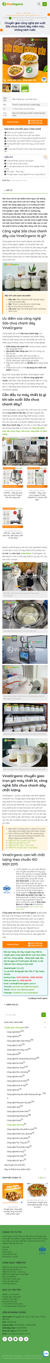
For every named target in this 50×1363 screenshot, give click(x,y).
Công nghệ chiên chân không (18, 1041)
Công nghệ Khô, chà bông (17, 1072)
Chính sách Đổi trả (9, 1284)
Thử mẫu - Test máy (15, 171)
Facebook (5, 1339)
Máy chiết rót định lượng (12, 531)
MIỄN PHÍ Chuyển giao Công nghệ (22, 847)
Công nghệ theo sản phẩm (17, 1138)
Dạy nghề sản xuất (9, 1301)
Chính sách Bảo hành (10, 1281)
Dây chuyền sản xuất (12, 1165)
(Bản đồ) (5, 1319)
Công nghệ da (12, 1054)
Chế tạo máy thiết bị (10, 1299)
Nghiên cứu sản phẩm (10, 1294)
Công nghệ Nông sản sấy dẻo (19, 1102)
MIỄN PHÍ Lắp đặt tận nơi (19, 843)
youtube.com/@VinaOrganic (25, 986)
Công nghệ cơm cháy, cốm (17, 1050)
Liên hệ (5, 1249)
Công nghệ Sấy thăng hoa (17, 1116)
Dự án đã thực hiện (9, 1254)
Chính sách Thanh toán (11, 1279)
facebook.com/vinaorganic (25, 992)
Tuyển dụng (6, 1252)
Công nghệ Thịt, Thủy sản (17, 1142)
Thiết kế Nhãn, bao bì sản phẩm (20, 161)
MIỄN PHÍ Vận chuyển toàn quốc (22, 840)
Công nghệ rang (13, 1107)
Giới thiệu (6, 1247)
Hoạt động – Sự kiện (10, 1256)
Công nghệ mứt (13, 1090)
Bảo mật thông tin (9, 1277)
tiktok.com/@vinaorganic (22, 989)
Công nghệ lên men (14, 1076)
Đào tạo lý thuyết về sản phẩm (20, 132)
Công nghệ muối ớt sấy (16, 1085)
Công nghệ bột (13, 1036)
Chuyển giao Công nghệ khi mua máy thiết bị (26, 174)
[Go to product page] (12, 477)
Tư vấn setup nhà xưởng (16, 163)
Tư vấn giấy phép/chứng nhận (14, 1306)
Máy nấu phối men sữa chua (13, 490)
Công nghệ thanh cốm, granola (19, 1134)
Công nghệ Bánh (13, 1032)
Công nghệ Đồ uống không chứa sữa (21, 1058)
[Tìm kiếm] (43, 1015)
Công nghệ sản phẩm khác (17, 1111)
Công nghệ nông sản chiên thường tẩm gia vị (24, 1096)
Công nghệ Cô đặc (14, 1045)
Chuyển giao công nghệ (14, 1027)
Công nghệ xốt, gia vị (15, 1160)
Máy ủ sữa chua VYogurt (37, 490)
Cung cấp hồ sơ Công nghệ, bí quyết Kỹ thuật (26, 138)
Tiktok (26, 1339)
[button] (39, 4)
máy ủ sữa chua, (23, 431)
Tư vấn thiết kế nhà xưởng (12, 1304)
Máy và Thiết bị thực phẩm (14, 1169)
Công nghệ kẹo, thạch (16, 1067)
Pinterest (10, 1339)
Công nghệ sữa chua (19, 180)
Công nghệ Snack (14, 1120)
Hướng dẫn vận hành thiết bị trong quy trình (26, 141)
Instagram (21, 1339)
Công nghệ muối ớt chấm (17, 1081)
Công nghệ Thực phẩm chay (18, 1147)
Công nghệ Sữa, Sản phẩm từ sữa (20, 1129)
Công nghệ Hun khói (15, 1063)
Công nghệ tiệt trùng (15, 1151)
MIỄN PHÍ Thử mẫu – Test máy (21, 845)
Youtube (15, 1339)
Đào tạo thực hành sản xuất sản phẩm (23, 135)
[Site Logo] (12, 4)
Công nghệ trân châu (15, 1156)
